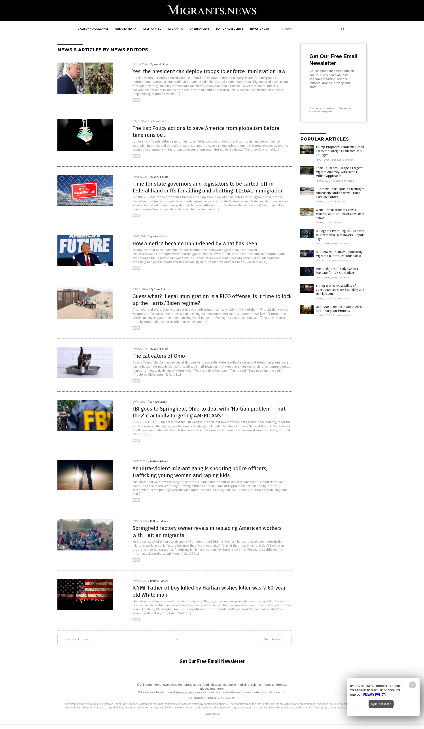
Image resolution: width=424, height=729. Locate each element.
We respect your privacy (189, 692)
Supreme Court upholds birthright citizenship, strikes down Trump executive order (340, 193)
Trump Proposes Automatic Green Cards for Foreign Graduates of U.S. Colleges (340, 151)
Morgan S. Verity (341, 260)
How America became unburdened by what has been (194, 243)
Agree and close (381, 704)
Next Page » (273, 639)
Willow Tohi (339, 201)
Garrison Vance (340, 243)
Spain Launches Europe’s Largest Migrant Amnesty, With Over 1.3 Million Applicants (339, 172)
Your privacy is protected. (323, 108)
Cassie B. (337, 222)
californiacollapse (93, 28)
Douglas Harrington (342, 159)
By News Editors (159, 64)
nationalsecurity (229, 28)
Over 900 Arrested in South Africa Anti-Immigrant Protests (339, 309)
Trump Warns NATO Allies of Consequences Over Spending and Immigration (340, 290)
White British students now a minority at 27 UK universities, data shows (340, 214)
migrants (175, 28)
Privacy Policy (212, 713)
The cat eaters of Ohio (158, 356)
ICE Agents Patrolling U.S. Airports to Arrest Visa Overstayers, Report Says (340, 235)
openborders (199, 28)
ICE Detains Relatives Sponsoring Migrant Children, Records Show (339, 254)
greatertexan (125, 28)
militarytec (152, 28)
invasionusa (259, 28)
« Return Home (76, 639)
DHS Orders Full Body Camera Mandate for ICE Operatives (337, 271)
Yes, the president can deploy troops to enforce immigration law (208, 71)
